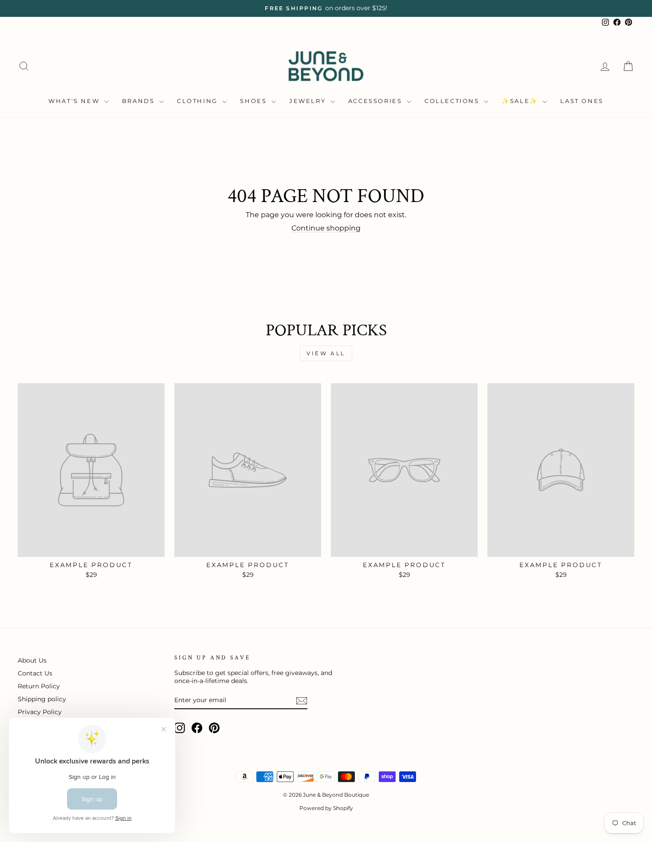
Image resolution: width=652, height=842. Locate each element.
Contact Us (35, 673)
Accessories (376, 100)
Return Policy (39, 686)
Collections (453, 100)
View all (326, 353)
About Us (32, 660)
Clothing (198, 100)
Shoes (254, 100)
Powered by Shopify (326, 808)
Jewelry (308, 100)
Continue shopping (326, 228)
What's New (75, 100)
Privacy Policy (40, 711)
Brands (139, 100)
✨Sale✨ (521, 100)
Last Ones (581, 100)
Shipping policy (42, 699)
